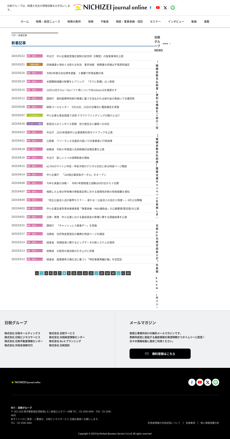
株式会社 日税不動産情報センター (23, 341)
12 (85, 273)
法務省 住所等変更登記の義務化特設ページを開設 (75, 234)
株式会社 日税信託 (59, 345)
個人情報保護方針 (210, 422)
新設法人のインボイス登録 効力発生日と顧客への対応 (78, 124)
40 (113, 273)
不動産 (105, 21)
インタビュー (176, 21)
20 (101, 273)
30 (107, 273)
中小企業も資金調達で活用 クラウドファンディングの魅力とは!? (83, 115)
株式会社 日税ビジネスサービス (22, 337)
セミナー (155, 21)
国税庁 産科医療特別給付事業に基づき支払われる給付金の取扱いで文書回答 (91, 98)
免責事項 (190, 422)
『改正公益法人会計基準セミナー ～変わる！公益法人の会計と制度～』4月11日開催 (94, 200)
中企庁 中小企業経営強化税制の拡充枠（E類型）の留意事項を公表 (85, 56)
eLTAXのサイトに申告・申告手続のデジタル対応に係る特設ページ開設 (87, 166)
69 (128, 273)
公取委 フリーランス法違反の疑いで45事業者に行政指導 (79, 140)
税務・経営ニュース (48, 21)
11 (79, 273)
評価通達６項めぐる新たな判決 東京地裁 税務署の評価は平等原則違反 (88, 64)
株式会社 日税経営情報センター (67, 337)
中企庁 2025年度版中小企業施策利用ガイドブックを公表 (80, 132)
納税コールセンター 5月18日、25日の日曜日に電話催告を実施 (83, 107)
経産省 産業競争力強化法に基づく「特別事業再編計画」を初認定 (84, 259)
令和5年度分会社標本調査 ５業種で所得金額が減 (75, 73)
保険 (90, 21)
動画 (194, 21)
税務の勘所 (74, 21)
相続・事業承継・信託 (129, 21)
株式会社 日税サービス (62, 333)
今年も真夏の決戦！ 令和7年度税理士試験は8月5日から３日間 (83, 183)
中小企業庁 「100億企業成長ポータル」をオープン (76, 174)
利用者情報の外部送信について (164, 422)
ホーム (25, 21)
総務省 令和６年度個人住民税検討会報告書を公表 (75, 149)
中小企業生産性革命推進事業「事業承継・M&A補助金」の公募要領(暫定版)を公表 (93, 208)
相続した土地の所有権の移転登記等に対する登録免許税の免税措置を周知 (88, 191)
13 (91, 273)
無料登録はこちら (163, 353)
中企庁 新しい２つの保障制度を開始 (68, 157)
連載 (206, 21)
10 (74, 273)
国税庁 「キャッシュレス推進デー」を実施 (72, 225)
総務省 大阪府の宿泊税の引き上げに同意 (72, 251)
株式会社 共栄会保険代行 (18, 345)
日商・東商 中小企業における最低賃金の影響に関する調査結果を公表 (87, 217)
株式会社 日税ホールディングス (22, 333)
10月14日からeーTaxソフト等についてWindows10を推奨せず (83, 90)
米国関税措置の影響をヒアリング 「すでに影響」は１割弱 (80, 81)
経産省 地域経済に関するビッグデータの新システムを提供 (80, 242)
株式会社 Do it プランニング (65, 341)
